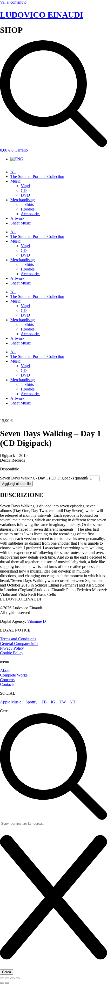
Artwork (17, 218)
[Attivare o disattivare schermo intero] (7, 978)
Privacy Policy (12, 648)
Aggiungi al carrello (16, 484)
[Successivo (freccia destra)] (7, 983)
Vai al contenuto (13, 2)
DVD (25, 195)
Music (15, 181)
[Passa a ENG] (16, 159)
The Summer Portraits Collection (37, 176)
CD (24, 190)
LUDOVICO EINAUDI (41, 14)
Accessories (30, 214)
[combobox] (24, 823)
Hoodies (28, 209)
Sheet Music (20, 223)
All (13, 172)
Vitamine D (36, 621)
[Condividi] (12, 978)
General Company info (19, 643)
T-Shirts (27, 204)
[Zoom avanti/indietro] (2, 978)
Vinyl (25, 186)
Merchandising (22, 200)
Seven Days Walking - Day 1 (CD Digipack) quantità (44, 478)
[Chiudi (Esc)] (18, 978)
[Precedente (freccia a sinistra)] (2, 983)
